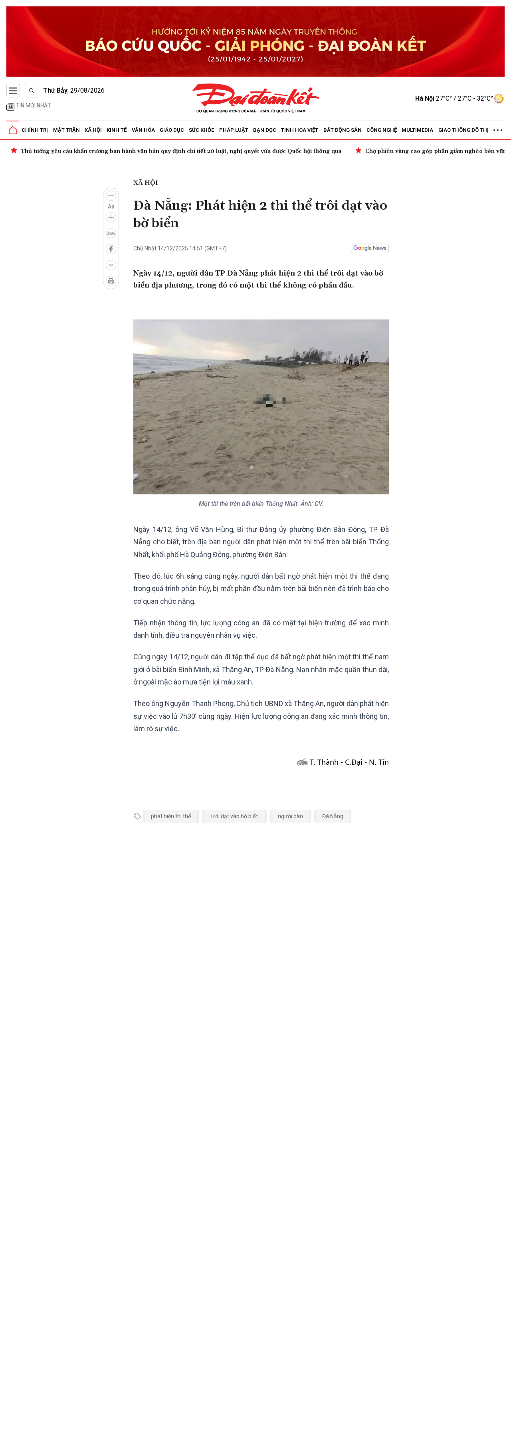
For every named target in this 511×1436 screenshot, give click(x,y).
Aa (111, 206)
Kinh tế (117, 130)
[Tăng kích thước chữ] (111, 217)
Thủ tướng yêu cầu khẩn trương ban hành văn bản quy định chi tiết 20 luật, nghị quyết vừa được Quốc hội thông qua (181, 151)
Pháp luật (233, 130)
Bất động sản (342, 130)
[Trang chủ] (13, 130)
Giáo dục (172, 130)
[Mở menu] (13, 90)
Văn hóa (143, 130)
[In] (111, 281)
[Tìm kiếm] (31, 90)
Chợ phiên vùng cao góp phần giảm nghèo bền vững (437, 151)
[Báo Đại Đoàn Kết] (256, 98)
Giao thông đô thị (463, 130)
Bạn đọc (264, 130)
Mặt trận (66, 130)
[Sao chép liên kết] (111, 265)
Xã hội (93, 130)
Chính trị (35, 130)
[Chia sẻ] (504, 1426)
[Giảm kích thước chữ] (111, 196)
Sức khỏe (201, 130)
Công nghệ (381, 130)
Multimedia (417, 130)
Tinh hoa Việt (299, 130)
